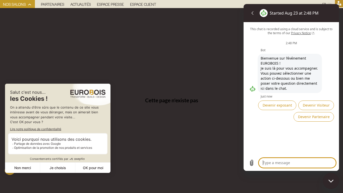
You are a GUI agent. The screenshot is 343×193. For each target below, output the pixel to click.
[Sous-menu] (30, 5)
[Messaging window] (291, 87)
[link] (17, 4)
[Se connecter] (339, 4)
